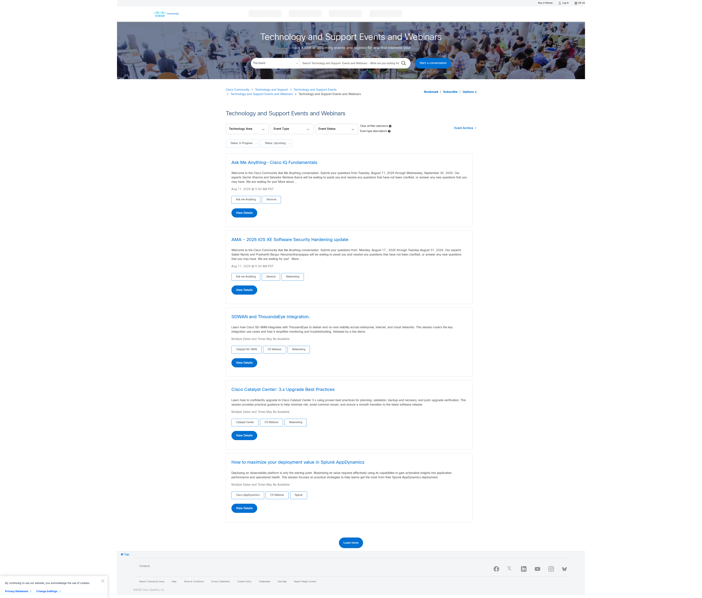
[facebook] (496, 569)
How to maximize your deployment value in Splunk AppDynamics (297, 463)
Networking (292, 277)
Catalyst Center (245, 422)
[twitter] (510, 569)
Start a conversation (433, 63)
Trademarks (264, 582)
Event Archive (463, 128)
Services (271, 199)
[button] (336, 129)
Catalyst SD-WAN (246, 349)
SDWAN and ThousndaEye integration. (270, 317)
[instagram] (551, 569)
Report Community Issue (151, 582)
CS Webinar (275, 349)
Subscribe (450, 92)
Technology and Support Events (315, 89)
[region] (53, 587)
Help (174, 582)
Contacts (144, 566)
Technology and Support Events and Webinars (262, 94)
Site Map (282, 582)
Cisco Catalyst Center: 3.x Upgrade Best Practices (283, 390)
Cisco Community (237, 89)
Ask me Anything (246, 199)
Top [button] (126, 554)
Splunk (299, 495)
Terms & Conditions (194, 582)
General (270, 277)
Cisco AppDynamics (248, 495)
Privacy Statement (16, 591)
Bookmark (431, 92)
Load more (351, 543)
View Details (244, 213)
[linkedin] (523, 569)
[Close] (103, 581)
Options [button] (468, 92)
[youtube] (537, 569)
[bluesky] (564, 568)
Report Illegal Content (305, 582)
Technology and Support (271, 89)
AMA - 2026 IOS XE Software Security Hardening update (289, 240)
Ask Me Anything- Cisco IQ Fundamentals (274, 163)
